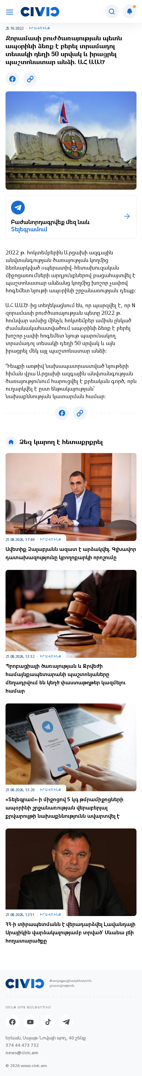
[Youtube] (30, 1022)
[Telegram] (66, 1022)
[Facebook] (12, 1022)
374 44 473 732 (22, 1045)
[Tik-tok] (48, 1022)
